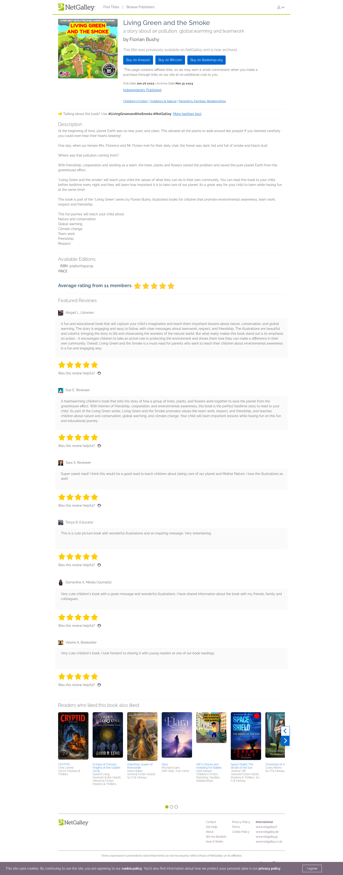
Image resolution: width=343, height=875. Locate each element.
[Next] (285, 741)
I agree (312, 868)
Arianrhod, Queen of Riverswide (140, 766)
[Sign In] (281, 7)
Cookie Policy (240, 831)
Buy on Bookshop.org (206, 60)
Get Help (211, 827)
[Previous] (285, 731)
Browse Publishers (140, 7)
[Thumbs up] (99, 373)
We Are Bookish (216, 836)
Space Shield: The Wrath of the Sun (242, 766)
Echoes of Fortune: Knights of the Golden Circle (106, 768)
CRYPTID (64, 764)
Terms (236, 827)
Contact (211, 822)
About (210, 831)
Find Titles (111, 7)
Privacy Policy (241, 822)
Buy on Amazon (138, 60)
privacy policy (269, 868)
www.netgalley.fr (266, 827)
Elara (165, 764)
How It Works (214, 841)
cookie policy (132, 868)
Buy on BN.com (170, 60)
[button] (73, 736)
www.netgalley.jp (267, 836)
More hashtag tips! (187, 114)
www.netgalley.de (267, 831)
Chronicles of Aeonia (278, 764)
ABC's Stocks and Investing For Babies (209, 766)
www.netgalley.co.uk (269, 841)
